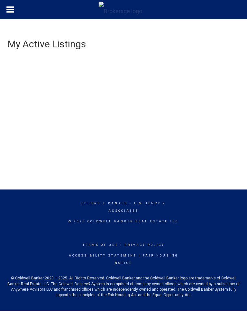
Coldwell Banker (105, 203)
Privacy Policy (144, 245)
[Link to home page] (124, 9)
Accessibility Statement (103, 255)
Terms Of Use (100, 245)
